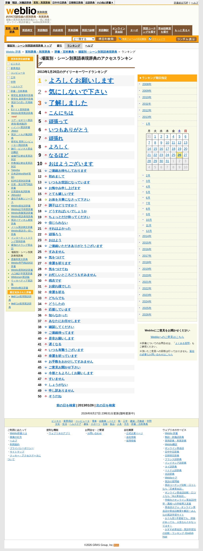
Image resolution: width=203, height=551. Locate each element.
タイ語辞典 (171, 466)
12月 (149, 231)
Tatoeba (15, 170)
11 (173, 142)
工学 (13, 77)
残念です (55, 280)
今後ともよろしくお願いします (71, 373)
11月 (148, 225)
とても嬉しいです (61, 193)
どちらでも (57, 298)
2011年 (146, 103)
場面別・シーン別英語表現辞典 (97, 51)
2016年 (146, 249)
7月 (148, 203)
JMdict (14, 131)
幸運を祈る (57, 292)
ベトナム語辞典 (173, 470)
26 (179, 155)
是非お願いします (61, 338)
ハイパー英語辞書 (20, 127)
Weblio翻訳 (171, 444)
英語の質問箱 (172, 481)
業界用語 (15, 68)
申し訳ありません (61, 390)
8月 (148, 208)
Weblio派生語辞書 (21, 205)
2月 (148, 175)
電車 (94, 421)
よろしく (59, 146)
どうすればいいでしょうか (68, 211)
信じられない (58, 222)
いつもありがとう (68, 129)
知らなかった (58, 315)
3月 (148, 181)
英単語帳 (73, 30)
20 (185, 149)
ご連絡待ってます (61, 332)
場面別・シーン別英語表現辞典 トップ (29, 45)
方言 (126, 424)
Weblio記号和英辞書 (22, 209)
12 (179, 142)
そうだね (55, 396)
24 (167, 155)
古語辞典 (90, 2)
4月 (148, 186)
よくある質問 (182, 343)
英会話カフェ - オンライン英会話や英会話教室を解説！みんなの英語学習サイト (179, 511)
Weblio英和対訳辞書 (22, 270)
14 (149, 149)
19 (179, 149)
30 (161, 161)
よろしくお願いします (81, 80)
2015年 (146, 242)
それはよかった (60, 228)
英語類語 (42, 30)
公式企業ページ (134, 433)
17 (167, 149)
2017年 (146, 255)
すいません (57, 378)
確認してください (61, 327)
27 (185, 155)
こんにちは (61, 112)
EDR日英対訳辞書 (21, 180)
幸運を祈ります (60, 263)
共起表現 (58, 30)
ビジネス (15, 63)
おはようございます (71, 163)
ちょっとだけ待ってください (69, 217)
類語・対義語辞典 (21, 2)
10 (167, 142)
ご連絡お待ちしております (68, 170)
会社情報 (131, 437)
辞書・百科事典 (64, 51)
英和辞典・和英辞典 (37, 51)
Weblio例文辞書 (19, 287)
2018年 (146, 262)
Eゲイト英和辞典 (20, 109)
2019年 (146, 268)
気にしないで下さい (78, 91)
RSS (116, 545)
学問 (13, 82)
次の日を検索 (105, 405)
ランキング (73, 45)
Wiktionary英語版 (20, 277)
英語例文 (27, 30)
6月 (148, 197)
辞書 (7, 2)
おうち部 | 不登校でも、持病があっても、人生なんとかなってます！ (179, 522)
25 (173, 155)
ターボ (134, 30)
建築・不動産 (137, 421)
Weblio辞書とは (18, 433)
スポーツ (95, 424)
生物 (105, 424)
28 (149, 161)
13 (185, 142)
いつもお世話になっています (69, 182)
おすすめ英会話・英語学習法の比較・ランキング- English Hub (179, 533)
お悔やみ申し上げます (64, 188)
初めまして (57, 176)
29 (155, 161)
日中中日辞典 (59, 2)
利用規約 (14, 444)
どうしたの (57, 303)
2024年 (146, 301)
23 (161, 155)
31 (167, 161)
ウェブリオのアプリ (59, 433)
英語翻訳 (104, 30)
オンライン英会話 (118, 30)
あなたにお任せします (64, 321)
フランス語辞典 (173, 459)
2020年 (146, 275)
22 (155, 155)
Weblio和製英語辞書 (22, 213)
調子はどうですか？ (63, 205)
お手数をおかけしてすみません (71, 361)
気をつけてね (58, 269)
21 (149, 155)
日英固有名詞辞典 (20, 191)
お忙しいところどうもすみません (72, 274)
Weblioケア (171, 477)
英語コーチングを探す (149, 30)
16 (161, 149)
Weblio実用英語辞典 (22, 113)
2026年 (146, 314)
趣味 (86, 424)
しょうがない (58, 384)
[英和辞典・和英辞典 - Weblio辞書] (21, 13)
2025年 (146, 308)
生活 (64, 424)
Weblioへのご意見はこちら (167, 336)
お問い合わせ (94, 433)
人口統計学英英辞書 (22, 273)
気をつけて (57, 257)
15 (155, 149)
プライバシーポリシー (22, 448)
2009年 (146, 90)
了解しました (68, 102)
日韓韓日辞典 (76, 2)
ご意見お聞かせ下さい (64, 367)
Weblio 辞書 (13, 51)
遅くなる (55, 344)
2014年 (146, 236)
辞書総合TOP (181, 2)
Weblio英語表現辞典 (22, 216)
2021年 (146, 281)
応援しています (60, 309)
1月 (148, 123)
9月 (148, 214)
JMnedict (16, 195)
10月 (149, 219)
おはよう (55, 240)
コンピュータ (18, 72)
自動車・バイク (107, 421)
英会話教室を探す (164, 30)
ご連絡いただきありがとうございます (76, 246)
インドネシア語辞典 (175, 462)
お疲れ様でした (60, 286)
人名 (119, 424)
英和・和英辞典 (42, 2)
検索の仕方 (16, 437)
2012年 (146, 110)
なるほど (59, 155)
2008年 (146, 84)
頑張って (58, 121)
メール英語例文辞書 (22, 227)
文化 (57, 424)
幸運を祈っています (63, 355)
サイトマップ (17, 451)
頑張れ (56, 138)
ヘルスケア (17, 86)
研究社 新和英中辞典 (22, 98)
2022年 (146, 288)
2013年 (146, 116)
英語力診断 (88, 30)
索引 (59, 45)
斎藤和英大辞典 (19, 259)
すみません (57, 251)
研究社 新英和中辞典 (22, 95)
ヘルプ (194, 2)
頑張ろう (55, 234)
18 (173, 149)
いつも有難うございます (66, 350)
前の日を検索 (66, 405)
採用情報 (131, 440)
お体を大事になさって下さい (69, 199)
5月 (148, 192)
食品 (112, 424)
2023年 (146, 294)
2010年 (146, 97)
